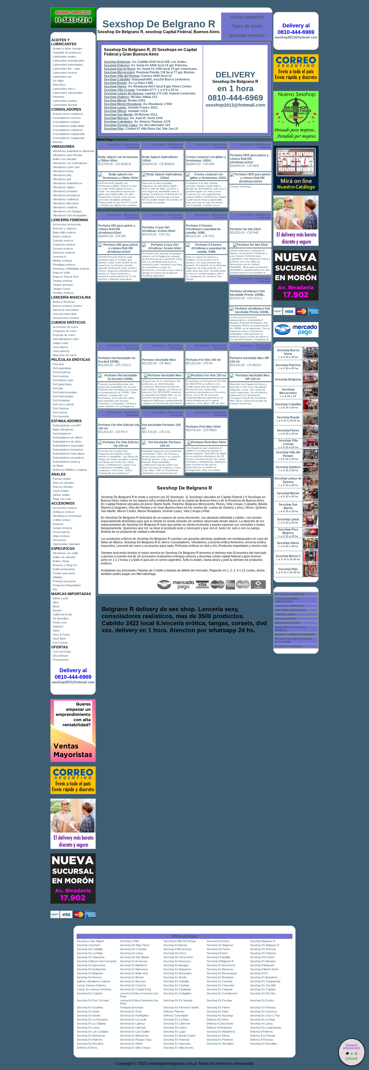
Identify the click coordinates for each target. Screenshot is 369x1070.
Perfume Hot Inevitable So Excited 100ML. (116, 359)
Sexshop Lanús (115, 107)
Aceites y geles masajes (67, 48)
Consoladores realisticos (68, 129)
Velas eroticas (61, 536)
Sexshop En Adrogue (263, 961)
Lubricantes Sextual (65, 104)
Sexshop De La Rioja (89, 953)
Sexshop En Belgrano (90, 973)
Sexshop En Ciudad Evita (135, 989)
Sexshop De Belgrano (220, 945)
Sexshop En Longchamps (265, 1027)
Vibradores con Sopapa (67, 211)
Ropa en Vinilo (61, 272)
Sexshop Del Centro (262, 957)
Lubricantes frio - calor (66, 68)
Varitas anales (61, 494)
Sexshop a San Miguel (90, 941)
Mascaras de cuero (65, 355)
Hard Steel (59, 638)
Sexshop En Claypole (220, 989)
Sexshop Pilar (114, 128)
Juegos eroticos (62, 527)
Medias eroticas (62, 260)
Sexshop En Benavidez (177, 973)
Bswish (57, 610)
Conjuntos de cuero (65, 330)
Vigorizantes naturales (66, 544)
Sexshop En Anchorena (221, 965)
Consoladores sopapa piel (68, 137)
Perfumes (59, 96)
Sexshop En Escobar (219, 1000)
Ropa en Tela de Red (65, 276)
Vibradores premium (65, 191)
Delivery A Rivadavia (219, 1027)
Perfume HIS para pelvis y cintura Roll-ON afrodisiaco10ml (116, 229)
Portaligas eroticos (64, 264)
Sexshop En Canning (219, 981)
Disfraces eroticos (64, 252)
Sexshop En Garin (88, 1011)
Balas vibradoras (63, 429)
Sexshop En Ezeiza (262, 1000)
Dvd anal (58, 364)
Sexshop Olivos (115, 111)
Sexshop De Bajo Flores (135, 945)
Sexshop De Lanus (131, 953)
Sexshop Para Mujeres (288, 531)
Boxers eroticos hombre (67, 305)
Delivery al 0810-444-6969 (73, 673)
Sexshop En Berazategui (222, 973)
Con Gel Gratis (62, 651)
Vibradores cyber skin (66, 167)
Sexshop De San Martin (134, 957)
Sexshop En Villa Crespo (135, 1047)
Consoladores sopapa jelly (69, 133)
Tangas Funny (61, 288)
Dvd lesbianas (61, 400)
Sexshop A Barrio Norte (264, 969)
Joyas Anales (61, 490)
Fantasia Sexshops (132, 1007)
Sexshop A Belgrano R (220, 961)
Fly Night (58, 80)
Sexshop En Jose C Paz (265, 1015)
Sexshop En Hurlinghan (134, 1015)
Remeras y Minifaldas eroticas (71, 268)
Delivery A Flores (87, 1047)
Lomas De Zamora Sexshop (94, 989)
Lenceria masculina (64, 313)
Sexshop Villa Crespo (119, 90)
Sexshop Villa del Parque (121, 76)
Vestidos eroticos (63, 292)
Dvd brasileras (62, 372)
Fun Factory (60, 642)
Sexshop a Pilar (129, 941)
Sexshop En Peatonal (220, 1039)
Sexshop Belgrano (117, 62)
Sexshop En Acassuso (134, 961)
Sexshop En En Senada (177, 1000)
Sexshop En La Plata (176, 1019)
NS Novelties (61, 618)
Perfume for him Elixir (245, 229)
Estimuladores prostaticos (68, 457)
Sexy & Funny (61, 634)
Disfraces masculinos (66, 309)
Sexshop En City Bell (262, 985)
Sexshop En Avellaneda (91, 969)
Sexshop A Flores (217, 953)
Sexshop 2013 (259, 973)
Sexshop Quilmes (116, 97)
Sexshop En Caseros (133, 985)
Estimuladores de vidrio (67, 441)
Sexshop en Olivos (218, 1035)
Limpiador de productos (67, 52)
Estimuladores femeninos (68, 449)
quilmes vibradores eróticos (93, 981)
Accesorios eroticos (65, 507)
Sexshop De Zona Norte (178, 957)
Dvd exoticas (61, 376)
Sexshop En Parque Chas (136, 1039)
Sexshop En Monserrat (91, 1035)
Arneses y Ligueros (65, 228)
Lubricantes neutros (65, 72)
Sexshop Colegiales (118, 121)
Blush (56, 606)
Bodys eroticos (62, 236)
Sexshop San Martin (118, 114)
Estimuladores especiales (68, 445)
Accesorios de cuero (65, 326)
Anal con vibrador (63, 482)
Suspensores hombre (66, 317)
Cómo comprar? (246, 17)
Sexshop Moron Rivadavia (122, 104)
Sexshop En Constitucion (222, 993)
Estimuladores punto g (66, 461)
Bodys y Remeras (64, 301)
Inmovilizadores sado (66, 339)
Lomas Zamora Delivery (91, 985)
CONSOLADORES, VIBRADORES (286, 600)
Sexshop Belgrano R (262, 941)
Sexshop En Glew (217, 1011)
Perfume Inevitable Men (159, 360)
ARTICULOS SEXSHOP (289, 594)
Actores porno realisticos (68, 113)
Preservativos (61, 531)
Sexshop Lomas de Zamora (123, 93)
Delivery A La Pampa (262, 1035)
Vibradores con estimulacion (70, 163)
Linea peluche (61, 351)
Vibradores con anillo (65, 553)
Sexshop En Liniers (175, 1027)
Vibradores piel (62, 179)
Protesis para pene (64, 581)
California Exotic (62, 614)
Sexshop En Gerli (130, 1011)
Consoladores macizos (67, 117)
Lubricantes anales (64, 56)
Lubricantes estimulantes (68, 64)
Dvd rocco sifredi (63, 404)
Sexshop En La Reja (262, 1019)
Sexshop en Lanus (261, 1023)
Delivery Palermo (173, 1011)
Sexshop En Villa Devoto (178, 1047)
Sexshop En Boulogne (220, 977)
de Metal (58, 465)
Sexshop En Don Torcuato (93, 1000)
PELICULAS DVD (285, 618)
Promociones (61, 659)
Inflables (58, 577)
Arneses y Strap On (65, 565)
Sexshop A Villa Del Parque (179, 941)
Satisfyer (58, 626)
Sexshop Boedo (115, 83)
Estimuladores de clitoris (67, 437)
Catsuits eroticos (63, 240)
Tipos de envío (247, 26)
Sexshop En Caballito (176, 981)
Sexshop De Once (174, 953)
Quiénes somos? (247, 35)
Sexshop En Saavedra (177, 1043)
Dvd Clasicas (61, 408)
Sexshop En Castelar (176, 985)
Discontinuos (61, 655)
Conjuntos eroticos (64, 244)
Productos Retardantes (67, 585)
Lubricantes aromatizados (68, 60)
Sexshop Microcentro (119, 72)
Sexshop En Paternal (176, 1039)
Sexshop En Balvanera (134, 969)
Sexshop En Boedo (175, 977)
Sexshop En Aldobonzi (133, 965)
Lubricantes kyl (62, 76)
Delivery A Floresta (261, 1039)
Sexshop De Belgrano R (158, 23)
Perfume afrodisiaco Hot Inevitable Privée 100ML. (247, 293)
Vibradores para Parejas (67, 155)
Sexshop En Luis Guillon (135, 1031)
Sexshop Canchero (88, 945)
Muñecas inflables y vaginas (70, 469)
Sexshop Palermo (116, 65)
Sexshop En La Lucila (133, 1019)
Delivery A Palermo (261, 1031)
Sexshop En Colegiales (177, 993)
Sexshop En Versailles (220, 1043)
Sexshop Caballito (117, 79)
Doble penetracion (64, 569)
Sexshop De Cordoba (133, 949)
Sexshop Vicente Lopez (120, 125)
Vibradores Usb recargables (70, 215)
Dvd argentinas (62, 368)
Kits (55, 589)
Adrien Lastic (61, 598)
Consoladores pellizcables (69, 125)
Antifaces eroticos (64, 511)
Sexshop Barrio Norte (119, 69)
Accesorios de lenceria (67, 224)
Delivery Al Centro (217, 1019)
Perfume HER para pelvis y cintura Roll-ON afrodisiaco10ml (249, 159)
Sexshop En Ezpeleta (90, 1007)
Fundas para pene (64, 573)
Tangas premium (63, 284)
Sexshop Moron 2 (288, 556)
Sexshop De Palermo (263, 953)
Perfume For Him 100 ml (203, 360)
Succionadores (62, 433)
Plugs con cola (62, 498)
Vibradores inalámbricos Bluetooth (73, 151)
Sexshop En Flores (218, 1007)
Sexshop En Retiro (131, 1043)
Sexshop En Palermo (89, 1039)
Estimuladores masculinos (69, 453)
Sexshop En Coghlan (263, 989)
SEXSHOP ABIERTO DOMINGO (294, 634)
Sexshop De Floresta (263, 949)
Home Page (105, 139)
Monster (58, 141)
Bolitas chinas (61, 561)
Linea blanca (60, 347)
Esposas (58, 523)
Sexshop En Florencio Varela (181, 1007)
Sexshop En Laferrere (176, 1023)
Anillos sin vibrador (64, 557)
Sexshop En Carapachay (265, 981)
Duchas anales (62, 478)
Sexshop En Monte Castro (179, 1035)
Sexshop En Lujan (174, 1031)
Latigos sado (60, 343)
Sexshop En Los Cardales (93, 1031)
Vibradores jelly (62, 175)
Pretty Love (60, 622)
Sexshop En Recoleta (90, 1043)
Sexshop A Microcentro (177, 949)
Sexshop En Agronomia (91, 965)
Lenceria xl (59, 256)
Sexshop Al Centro (218, 941)
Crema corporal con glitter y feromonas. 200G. (206, 158)
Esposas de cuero (64, 334)
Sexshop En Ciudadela (177, 989)
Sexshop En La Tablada (91, 1023)
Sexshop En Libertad (132, 1027)
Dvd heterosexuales (65, 392)
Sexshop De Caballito (90, 949)
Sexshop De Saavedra (90, 957)
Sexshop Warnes (116, 118)
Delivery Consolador (175, 1015)
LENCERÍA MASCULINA (290, 610)
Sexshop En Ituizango (220, 1015)
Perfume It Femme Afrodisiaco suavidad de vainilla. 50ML (203, 229)
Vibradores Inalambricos (67, 183)
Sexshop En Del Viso (263, 993)
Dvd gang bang (62, 384)
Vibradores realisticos (66, 199)
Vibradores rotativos (65, 207)
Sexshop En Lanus (88, 1027)
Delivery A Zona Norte (220, 1023)
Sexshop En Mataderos (221, 1031)
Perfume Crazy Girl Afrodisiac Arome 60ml (158, 229)
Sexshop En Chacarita (220, 985)
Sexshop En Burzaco (133, 981)
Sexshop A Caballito (218, 957)
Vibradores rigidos (64, 187)
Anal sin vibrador (63, 486)
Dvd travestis (61, 416)
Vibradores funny (63, 171)
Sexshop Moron (115, 100)
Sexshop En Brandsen (263, 977)
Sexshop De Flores (218, 949)
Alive (55, 602)
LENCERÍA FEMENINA (288, 605)
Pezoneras (59, 540)
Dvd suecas (60, 412)
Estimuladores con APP (67, 425)
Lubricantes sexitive (65, 100)
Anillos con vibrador (65, 159)
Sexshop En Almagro (176, 965)
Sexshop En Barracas (220, 969)
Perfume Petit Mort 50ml (203, 426)
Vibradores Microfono (66, 203)
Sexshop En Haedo (88, 1015)
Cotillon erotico (62, 519)
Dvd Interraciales (63, 396)
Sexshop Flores (115, 86)
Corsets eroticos (63, 248)
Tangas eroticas (62, 280)
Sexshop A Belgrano (262, 965)
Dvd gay (58, 388)
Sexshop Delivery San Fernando (96, 961)
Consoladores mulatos (66, 121)
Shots (56, 630)
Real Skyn (59, 84)
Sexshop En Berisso (89, 977)
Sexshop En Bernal (131, 977)
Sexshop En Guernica (263, 1011)
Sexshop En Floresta (263, 1007)
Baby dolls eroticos (64, 232)
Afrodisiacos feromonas (67, 515)
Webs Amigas (184, 936)
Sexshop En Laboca (132, 1023)
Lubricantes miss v (64, 88)
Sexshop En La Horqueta (92, 1019)
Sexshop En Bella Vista (134, 973)
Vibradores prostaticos (66, 195)
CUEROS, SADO (285, 614)
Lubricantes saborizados (68, 92)
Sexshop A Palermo (175, 945)
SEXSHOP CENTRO (287, 622)
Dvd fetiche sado (63, 380)
